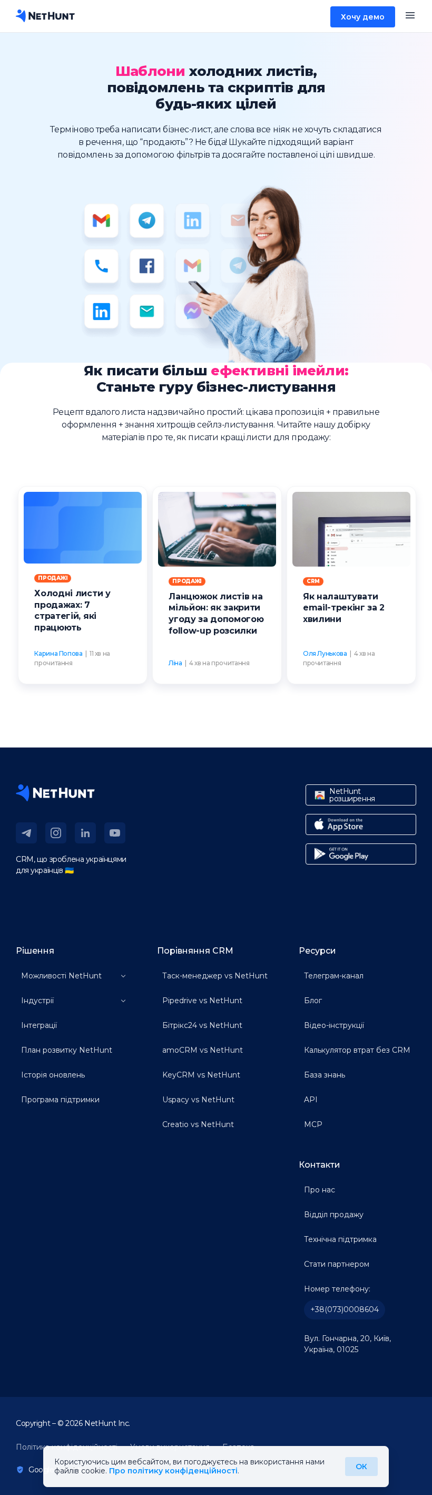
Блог (313, 1000)
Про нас (319, 1190)
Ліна (175, 663)
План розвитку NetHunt (66, 1050)
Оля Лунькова (325, 653)
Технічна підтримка (340, 1239)
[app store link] (361, 824)
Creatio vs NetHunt (198, 1124)
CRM (313, 581)
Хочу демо (363, 17)
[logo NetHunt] (45, 15)
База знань (324, 1075)
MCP (313, 1124)
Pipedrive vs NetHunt (202, 1000)
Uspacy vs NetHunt (198, 1099)
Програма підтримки (60, 1099)
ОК (361, 1466)
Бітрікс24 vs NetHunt (202, 1025)
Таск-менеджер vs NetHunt (215, 976)
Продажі (52, 578)
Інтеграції (39, 1025)
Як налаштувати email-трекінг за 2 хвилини (344, 607)
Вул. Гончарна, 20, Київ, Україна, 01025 (347, 1344)
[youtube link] (114, 832)
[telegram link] (26, 832)
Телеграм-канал (334, 976)
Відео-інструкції (334, 1025)
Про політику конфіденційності (173, 1470)
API (311, 1099)
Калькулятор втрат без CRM (357, 1050)
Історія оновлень (53, 1075)
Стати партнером (336, 1264)
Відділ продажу (334, 1214)
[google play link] (361, 854)
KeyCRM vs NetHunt (201, 1075)
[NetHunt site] (55, 792)
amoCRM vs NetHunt (202, 1050)
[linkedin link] (85, 832)
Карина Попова (58, 653)
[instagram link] (55, 832)
